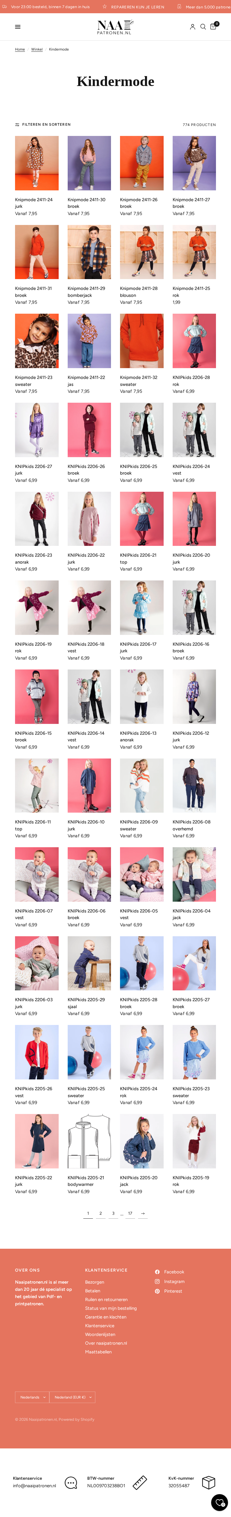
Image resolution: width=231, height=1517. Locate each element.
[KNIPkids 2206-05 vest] (142, 874)
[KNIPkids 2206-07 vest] (37, 874)
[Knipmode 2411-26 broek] (142, 163)
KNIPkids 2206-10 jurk (86, 825)
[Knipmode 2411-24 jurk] (37, 163)
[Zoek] (203, 26)
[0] (212, 26)
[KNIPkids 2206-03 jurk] (37, 963)
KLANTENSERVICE (106, 1270)
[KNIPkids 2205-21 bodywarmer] (89, 1141)
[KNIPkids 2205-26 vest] (37, 1052)
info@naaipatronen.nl (34, 1485)
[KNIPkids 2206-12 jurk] (194, 696)
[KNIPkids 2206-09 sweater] (142, 785)
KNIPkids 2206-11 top (33, 825)
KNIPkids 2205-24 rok (138, 1092)
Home (20, 49)
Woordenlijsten (100, 1334)
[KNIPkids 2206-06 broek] (89, 874)
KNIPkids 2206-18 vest (86, 648)
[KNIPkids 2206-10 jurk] (89, 785)
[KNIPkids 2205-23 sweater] (194, 1052)
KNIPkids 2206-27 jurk (33, 470)
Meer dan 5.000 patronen (202, 7)
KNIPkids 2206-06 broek (87, 914)
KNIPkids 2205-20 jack (139, 1181)
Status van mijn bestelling (111, 1308)
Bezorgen (94, 1282)
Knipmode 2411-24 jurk (34, 203)
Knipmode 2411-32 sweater (138, 381)
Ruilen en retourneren (106, 1299)
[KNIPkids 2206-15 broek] (37, 696)
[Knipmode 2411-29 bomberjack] (89, 252)
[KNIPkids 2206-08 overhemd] (194, 785)
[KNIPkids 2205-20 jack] (142, 1141)
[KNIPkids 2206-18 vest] (89, 607)
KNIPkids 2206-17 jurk (138, 648)
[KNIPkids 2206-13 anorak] (142, 696)
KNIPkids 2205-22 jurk (33, 1181)
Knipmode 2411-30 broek (87, 203)
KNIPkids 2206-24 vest (191, 470)
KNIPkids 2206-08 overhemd (192, 825)
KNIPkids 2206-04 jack (192, 914)
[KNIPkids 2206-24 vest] (194, 430)
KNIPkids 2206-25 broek (138, 470)
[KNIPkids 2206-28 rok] (194, 341)
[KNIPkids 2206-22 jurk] (89, 519)
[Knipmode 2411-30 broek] (89, 163)
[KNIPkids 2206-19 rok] (37, 607)
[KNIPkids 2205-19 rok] (194, 1141)
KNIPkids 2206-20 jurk (191, 558)
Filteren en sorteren (46, 124)
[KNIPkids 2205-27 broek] (194, 963)
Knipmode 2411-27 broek (191, 203)
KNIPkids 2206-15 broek (33, 737)
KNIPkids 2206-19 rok (33, 648)
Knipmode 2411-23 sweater (33, 381)
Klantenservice (99, 1325)
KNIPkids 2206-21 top (138, 558)
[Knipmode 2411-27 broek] (194, 163)
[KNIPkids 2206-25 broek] (142, 430)
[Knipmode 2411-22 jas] (89, 341)
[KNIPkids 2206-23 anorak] (37, 519)
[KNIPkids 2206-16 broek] (194, 607)
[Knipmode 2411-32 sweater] (142, 341)
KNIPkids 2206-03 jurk (34, 1003)
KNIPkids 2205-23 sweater (191, 1092)
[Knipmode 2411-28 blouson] (142, 252)
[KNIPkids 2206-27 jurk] (37, 430)
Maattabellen (98, 1352)
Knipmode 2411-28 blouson (139, 292)
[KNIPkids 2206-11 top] (37, 785)
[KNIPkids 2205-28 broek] (142, 963)
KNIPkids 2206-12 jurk (191, 737)
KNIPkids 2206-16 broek (191, 648)
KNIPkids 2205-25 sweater (86, 1092)
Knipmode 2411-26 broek (139, 203)
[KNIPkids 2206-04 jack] (194, 874)
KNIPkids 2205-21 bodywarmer (86, 1181)
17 (130, 1213)
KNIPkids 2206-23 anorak (33, 558)
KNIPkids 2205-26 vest (33, 1092)
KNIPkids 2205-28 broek (138, 1003)
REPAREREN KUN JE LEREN (131, 7)
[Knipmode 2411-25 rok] (194, 252)
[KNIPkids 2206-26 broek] (89, 430)
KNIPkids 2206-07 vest (34, 914)
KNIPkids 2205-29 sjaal (86, 1003)
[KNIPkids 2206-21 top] (142, 519)
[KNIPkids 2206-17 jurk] (142, 607)
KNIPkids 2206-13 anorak (138, 737)
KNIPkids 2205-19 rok (191, 1181)
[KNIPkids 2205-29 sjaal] (89, 963)
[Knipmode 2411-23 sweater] (37, 341)
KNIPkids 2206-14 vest (86, 737)
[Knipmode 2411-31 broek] (37, 252)
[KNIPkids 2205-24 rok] (142, 1052)
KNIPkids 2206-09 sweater (139, 825)
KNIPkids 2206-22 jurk (86, 558)
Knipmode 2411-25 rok (191, 292)
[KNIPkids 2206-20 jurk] (194, 519)
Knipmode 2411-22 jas (86, 381)
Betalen (92, 1291)
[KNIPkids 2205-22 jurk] (37, 1141)
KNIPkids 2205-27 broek (191, 1003)
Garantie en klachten (105, 1317)
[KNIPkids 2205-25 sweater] (89, 1052)
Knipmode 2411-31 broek (33, 292)
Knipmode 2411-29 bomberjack (86, 292)
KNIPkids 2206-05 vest (139, 914)
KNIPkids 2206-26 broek (86, 470)
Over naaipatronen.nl (106, 1343)
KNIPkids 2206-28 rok (191, 381)
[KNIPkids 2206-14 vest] (89, 696)
